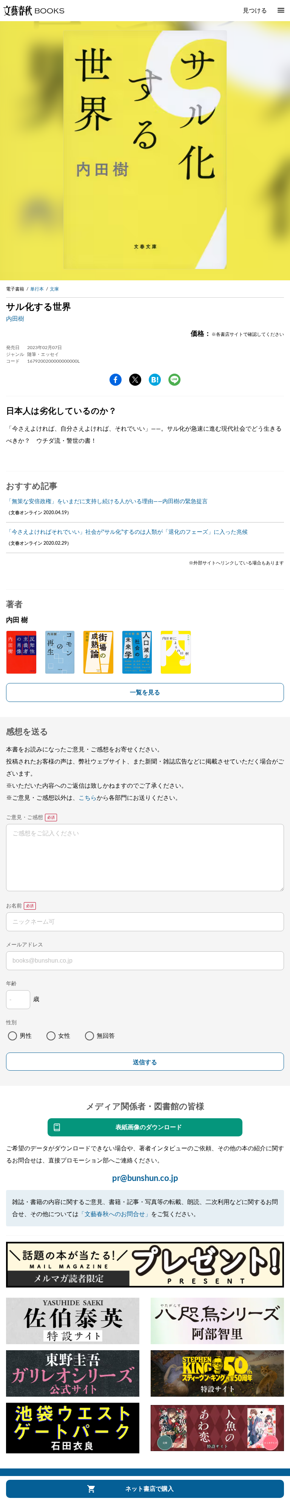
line (174, 380)
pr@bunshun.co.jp (145, 1178)
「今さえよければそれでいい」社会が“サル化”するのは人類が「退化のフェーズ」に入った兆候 (127, 532)
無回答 (106, 1036)
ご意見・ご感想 (24, 817)
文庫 (54, 289)
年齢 (11, 983)
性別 (11, 1022)
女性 (64, 1036)
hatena (155, 380)
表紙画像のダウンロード (149, 1127)
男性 (26, 1036)
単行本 (37, 289)
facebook (116, 380)
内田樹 (15, 319)
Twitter (135, 380)
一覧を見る (145, 692)
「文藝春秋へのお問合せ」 (115, 1214)
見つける (255, 11)
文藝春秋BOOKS (33, 10)
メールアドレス (24, 944)
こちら (88, 798)
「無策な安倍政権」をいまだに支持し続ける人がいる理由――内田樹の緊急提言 (107, 501)
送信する (145, 1062)
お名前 (14, 906)
